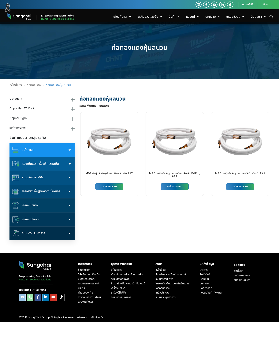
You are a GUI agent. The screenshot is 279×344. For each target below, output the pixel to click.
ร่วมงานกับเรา (85, 302)
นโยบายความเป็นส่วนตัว (90, 318)
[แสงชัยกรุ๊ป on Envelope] (22, 297)
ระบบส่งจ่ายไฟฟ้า (120, 279)
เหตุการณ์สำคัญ (86, 279)
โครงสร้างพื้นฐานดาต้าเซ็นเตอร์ (128, 284)
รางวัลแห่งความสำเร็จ (89, 297)
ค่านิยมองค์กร (85, 293)
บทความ (204, 284)
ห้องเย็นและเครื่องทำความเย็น (127, 274)
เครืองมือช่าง (162, 288)
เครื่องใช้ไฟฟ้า (118, 293)
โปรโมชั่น (204, 279)
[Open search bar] (271, 17)
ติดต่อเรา (239, 271)
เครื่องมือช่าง (118, 288)
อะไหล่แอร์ (15, 85)
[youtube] (214, 4)
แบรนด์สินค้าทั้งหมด (211, 293)
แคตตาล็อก (206, 288)
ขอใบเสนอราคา (109, 186)
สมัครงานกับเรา (242, 280)
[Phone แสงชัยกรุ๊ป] (30, 297)
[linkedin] (221, 4)
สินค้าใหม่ (205, 274)
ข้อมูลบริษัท (84, 270)
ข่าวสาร (204, 270)
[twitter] (198, 4)
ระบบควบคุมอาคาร (121, 297)
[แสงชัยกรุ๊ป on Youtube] (53, 297)
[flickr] (230, 4)
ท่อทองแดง (34, 85)
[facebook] (206, 4)
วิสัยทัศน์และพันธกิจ (88, 274)
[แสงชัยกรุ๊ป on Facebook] (38, 297)
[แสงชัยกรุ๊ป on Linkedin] (45, 297)
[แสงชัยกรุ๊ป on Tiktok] (61, 297)
